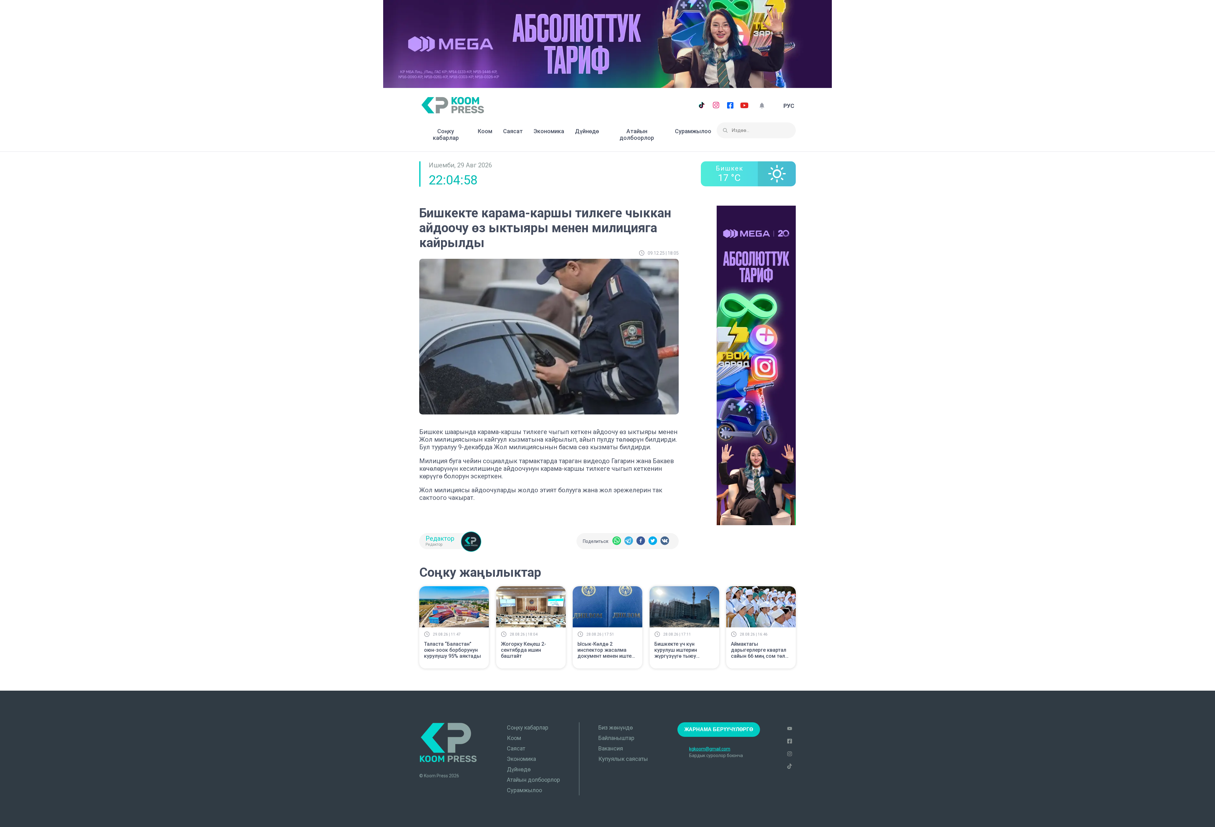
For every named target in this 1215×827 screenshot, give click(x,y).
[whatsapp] (616, 541)
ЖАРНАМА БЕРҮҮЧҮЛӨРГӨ (718, 729)
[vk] (664, 541)
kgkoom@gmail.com (709, 748)
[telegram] (628, 541)
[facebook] (640, 541)
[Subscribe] (762, 106)
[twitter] (652, 541)
